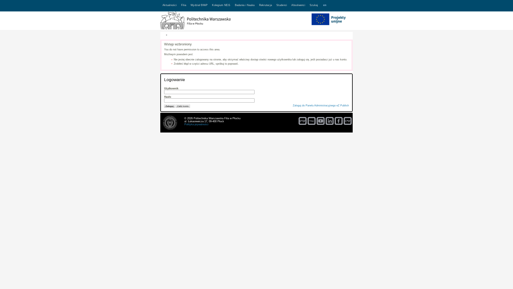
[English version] (324, 5)
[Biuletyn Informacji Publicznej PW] (312, 121)
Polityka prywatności (196, 124)
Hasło (167, 96)
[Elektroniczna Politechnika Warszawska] (348, 121)
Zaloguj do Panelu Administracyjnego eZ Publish (321, 105)
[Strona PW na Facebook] (339, 121)
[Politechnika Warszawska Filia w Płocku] (195, 28)
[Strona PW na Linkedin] (330, 121)
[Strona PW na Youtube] (321, 121)
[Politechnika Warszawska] (303, 121)
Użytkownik (171, 88)
